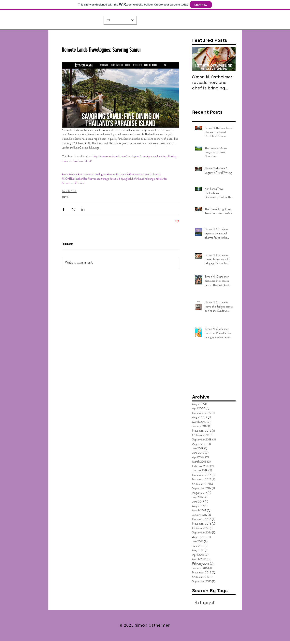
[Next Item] (229, 59)
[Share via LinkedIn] (83, 209)
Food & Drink (69, 191)
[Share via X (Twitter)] (73, 209)
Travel (65, 197)
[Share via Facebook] (63, 209)
